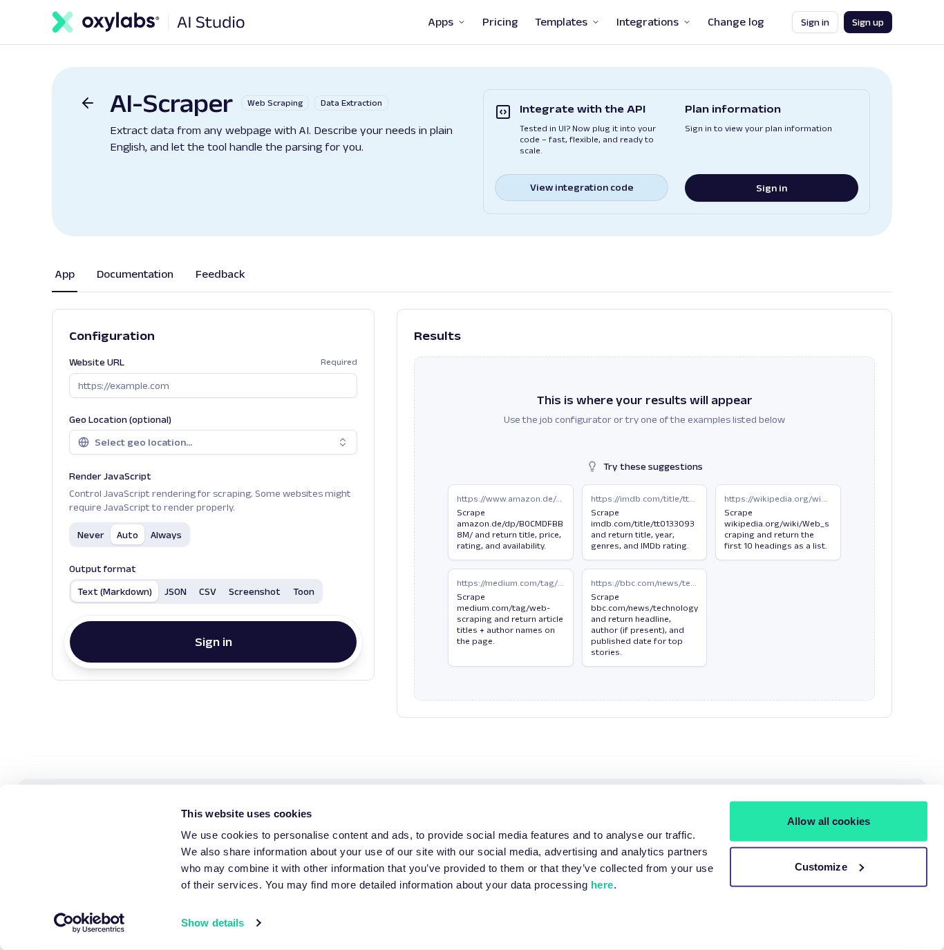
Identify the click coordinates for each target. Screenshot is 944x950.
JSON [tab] (175, 591)
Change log (736, 22)
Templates (561, 22)
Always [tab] (166, 534)
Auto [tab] (127, 534)
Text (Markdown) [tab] (114, 591)
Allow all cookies (828, 821)
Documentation (135, 274)
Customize (821, 866)
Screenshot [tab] (255, 591)
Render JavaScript (110, 476)
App (65, 274)
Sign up (868, 22)
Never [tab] (90, 534)
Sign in (815, 22)
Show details (212, 923)
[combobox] (213, 442)
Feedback (220, 274)
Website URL (213, 362)
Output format (102, 568)
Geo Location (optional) (120, 419)
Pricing (500, 22)
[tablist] (129, 534)
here (602, 885)
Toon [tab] (303, 591)
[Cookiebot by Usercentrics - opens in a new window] (89, 923)
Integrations (647, 22)
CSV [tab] (207, 591)
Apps (440, 22)
